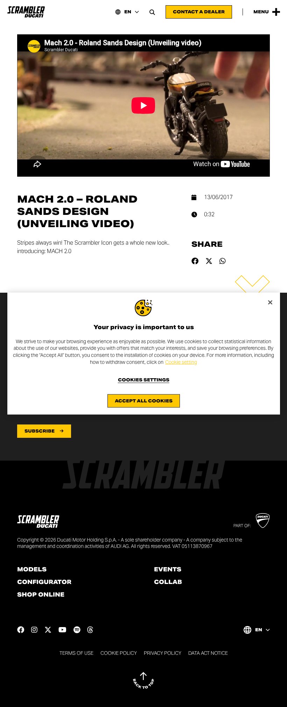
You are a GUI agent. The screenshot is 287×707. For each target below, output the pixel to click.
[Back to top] (143, 680)
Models (32, 569)
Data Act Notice (208, 653)
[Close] (270, 302)
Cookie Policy (118, 653)
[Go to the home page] (26, 12)
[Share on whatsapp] (222, 261)
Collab (168, 582)
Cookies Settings (143, 380)
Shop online (40, 595)
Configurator (44, 582)
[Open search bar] (152, 12)
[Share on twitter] (208, 261)
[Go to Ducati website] (263, 520)
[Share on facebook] (194, 261)
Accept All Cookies (144, 400)
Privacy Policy (162, 653)
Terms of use (76, 653)
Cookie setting (181, 362)
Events (167, 569)
